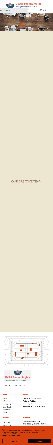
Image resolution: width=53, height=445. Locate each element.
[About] (19, 401)
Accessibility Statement (34, 406)
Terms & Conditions (32, 398)
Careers (6, 409)
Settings (14, 441)
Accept (39, 441)
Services (7, 404)
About (5, 401)
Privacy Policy (30, 404)
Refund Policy (29, 401)
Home (5, 398)
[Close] (50, 430)
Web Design (8, 407)
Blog (5, 412)
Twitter (6, 422)
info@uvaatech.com (31, 421)
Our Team (4, 402)
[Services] (19, 404)
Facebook (7, 425)
